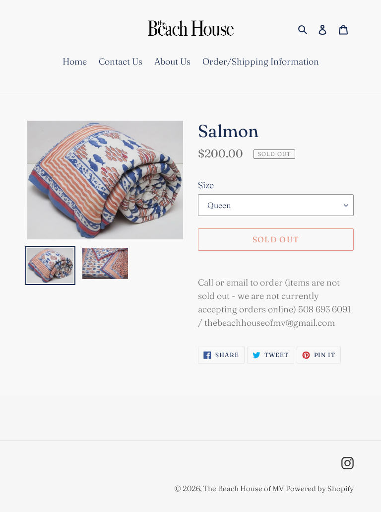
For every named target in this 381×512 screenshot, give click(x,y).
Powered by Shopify (320, 488)
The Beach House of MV (243, 488)
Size (206, 185)
